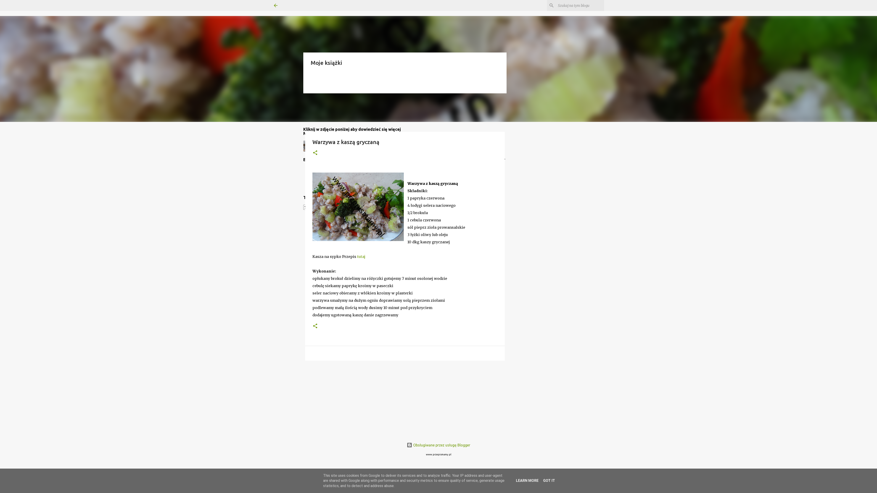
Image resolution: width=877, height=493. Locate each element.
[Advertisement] (405, 399)
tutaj (361, 256)
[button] (315, 153)
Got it (549, 480)
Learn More (527, 480)
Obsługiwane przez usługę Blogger (441, 445)
